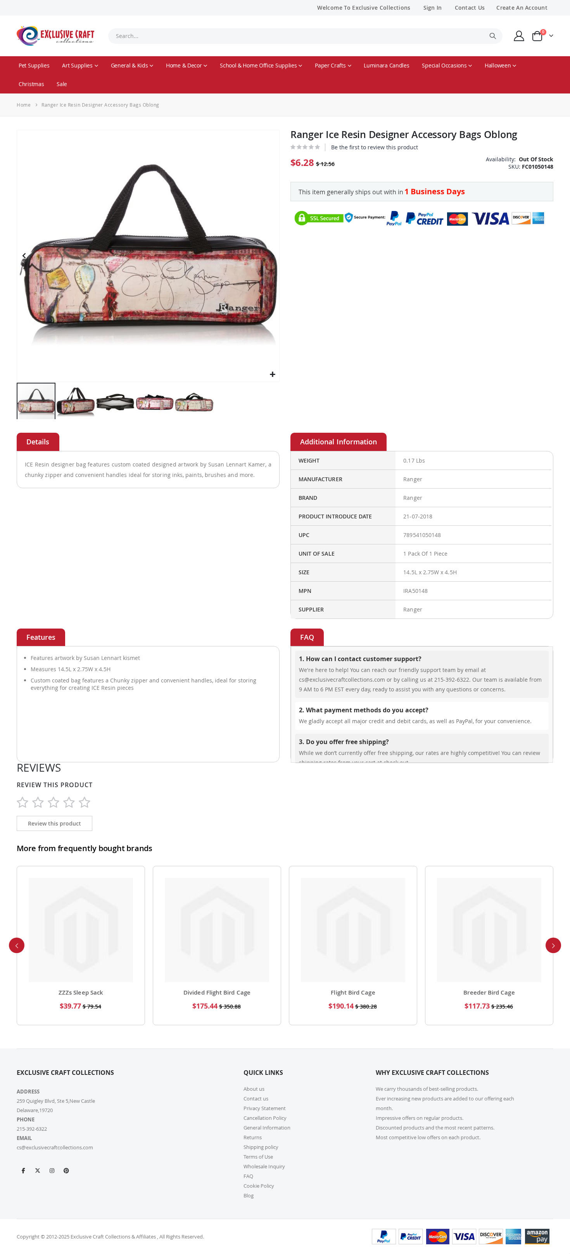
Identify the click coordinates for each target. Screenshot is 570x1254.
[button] (272, 375)
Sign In (432, 7)
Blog (249, 1195)
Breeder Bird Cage (489, 992)
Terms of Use (258, 1156)
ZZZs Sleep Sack (81, 992)
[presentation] (16, 945)
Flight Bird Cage (353, 992)
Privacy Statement (265, 1108)
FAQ (248, 1176)
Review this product (54, 823)
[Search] (493, 36)
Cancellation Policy (265, 1117)
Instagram (52, 1170)
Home (24, 105)
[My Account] (519, 36)
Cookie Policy (259, 1185)
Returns (253, 1137)
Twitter (37, 1170)
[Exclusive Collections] (55, 36)
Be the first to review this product (374, 147)
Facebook (23, 1170)
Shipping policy (261, 1146)
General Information (267, 1127)
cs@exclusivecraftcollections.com (55, 1147)
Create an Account (522, 7)
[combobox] (305, 36)
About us (254, 1088)
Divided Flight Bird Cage (216, 992)
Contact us (256, 1098)
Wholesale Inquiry (264, 1166)
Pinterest (66, 1170)
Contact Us (470, 7)
